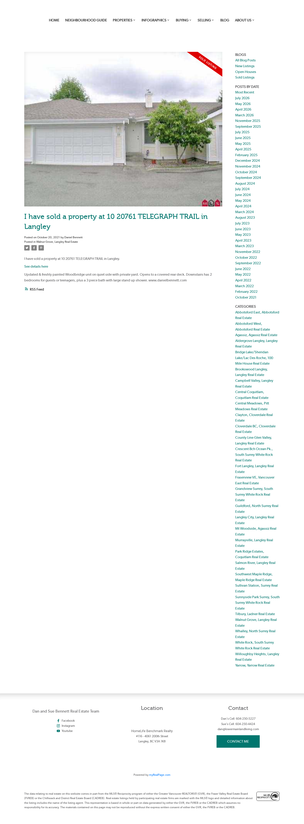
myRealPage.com (159, 774)
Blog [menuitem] (224, 20)
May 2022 (243, 274)
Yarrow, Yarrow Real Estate (254, 665)
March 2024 (244, 212)
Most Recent (244, 92)
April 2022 (243, 280)
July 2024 (242, 189)
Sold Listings (245, 77)
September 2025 (248, 126)
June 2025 (243, 138)
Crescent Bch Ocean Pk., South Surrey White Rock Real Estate (254, 454)
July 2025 (242, 132)
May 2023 (243, 234)
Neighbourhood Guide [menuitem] (86, 20)
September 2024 (248, 178)
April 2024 (243, 206)
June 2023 (243, 229)
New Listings (245, 66)
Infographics (154, 20)
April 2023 (243, 240)
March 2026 (244, 115)
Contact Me (238, 741)
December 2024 (247, 160)
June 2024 (243, 195)
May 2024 (243, 200)
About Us (243, 20)
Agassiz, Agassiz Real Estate (256, 335)
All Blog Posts (245, 60)
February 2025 (246, 155)
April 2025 (243, 149)
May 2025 (243, 143)
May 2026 (243, 104)
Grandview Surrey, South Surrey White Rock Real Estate (254, 494)
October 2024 (246, 172)
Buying (182, 20)
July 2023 (242, 223)
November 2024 (247, 166)
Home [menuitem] (54, 20)
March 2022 (244, 286)
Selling (204, 20)
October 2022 (246, 257)
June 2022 (243, 269)
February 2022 (246, 291)
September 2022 (248, 263)
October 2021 (245, 297)
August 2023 (245, 217)
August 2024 (245, 183)
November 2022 (247, 252)
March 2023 (244, 246)
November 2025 (247, 121)
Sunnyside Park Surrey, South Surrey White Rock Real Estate (257, 602)
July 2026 (242, 98)
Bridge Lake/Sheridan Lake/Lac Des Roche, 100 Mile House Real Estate (254, 358)
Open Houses (245, 72)
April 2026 (243, 109)
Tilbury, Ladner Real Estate (255, 614)
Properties (122, 20)
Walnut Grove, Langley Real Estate (57, 241)
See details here (36, 266)
